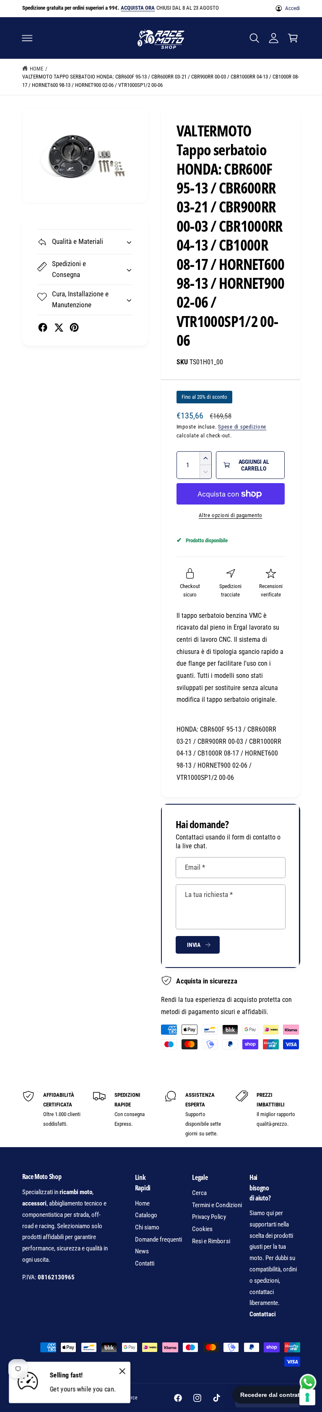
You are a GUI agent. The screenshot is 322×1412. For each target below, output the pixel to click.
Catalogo (146, 1215)
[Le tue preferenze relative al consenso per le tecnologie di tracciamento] (307, 1397)
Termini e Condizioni (217, 1205)
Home (36, 68)
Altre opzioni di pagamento (230, 515)
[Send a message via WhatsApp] (308, 1382)
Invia (193, 944)
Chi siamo (147, 1227)
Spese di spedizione (242, 427)
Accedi (292, 8)
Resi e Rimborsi (211, 1241)
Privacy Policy (209, 1217)
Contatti (144, 1263)
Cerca (199, 1193)
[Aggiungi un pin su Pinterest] (74, 327)
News (142, 1251)
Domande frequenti (158, 1239)
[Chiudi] (122, 1371)
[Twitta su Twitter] (58, 327)
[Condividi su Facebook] (42, 327)
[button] (27, 37)
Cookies (202, 1229)
